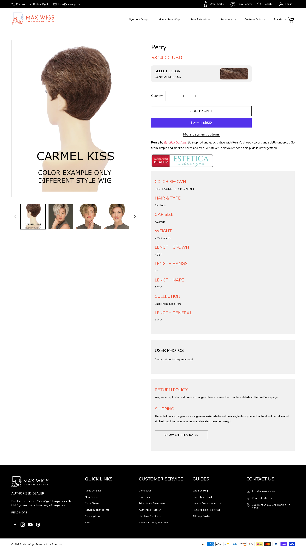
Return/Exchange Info (97, 510)
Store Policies (146, 497)
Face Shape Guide (203, 497)
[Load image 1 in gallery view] (33, 216)
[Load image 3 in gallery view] (88, 216)
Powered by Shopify (49, 544)
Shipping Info (92, 516)
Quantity (157, 96)
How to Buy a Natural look (208, 503)
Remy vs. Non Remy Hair (206, 510)
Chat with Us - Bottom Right (32, 4)
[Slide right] (135, 216)
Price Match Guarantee (152, 503)
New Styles (91, 497)
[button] (264, 4)
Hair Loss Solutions (150, 516)
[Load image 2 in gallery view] (60, 216)
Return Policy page (266, 397)
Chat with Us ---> (262, 498)
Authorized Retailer (150, 510)
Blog (87, 522)
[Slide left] (15, 216)
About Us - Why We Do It (153, 522)
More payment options (201, 134)
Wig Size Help (201, 490)
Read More (19, 512)
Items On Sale (93, 490)
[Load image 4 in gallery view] (116, 216)
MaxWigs (29, 544)
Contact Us (145, 490)
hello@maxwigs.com (69, 4)
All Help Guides (201, 516)
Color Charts (92, 503)
